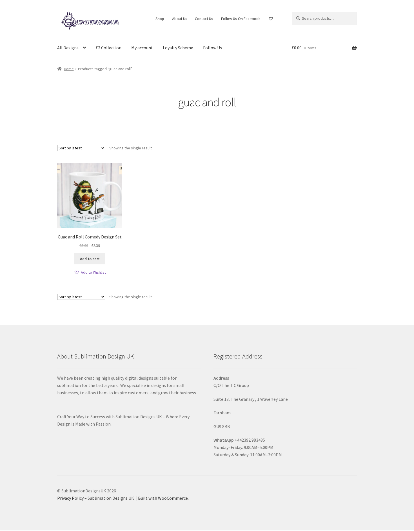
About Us (179, 18)
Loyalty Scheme (178, 47)
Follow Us (212, 47)
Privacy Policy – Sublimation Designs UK (95, 498)
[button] (90, 272)
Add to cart (90, 258)
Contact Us (204, 18)
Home (69, 68)
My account (142, 47)
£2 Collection (108, 47)
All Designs (68, 47)
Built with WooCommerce (163, 498)
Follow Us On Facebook (241, 18)
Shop (159, 18)
